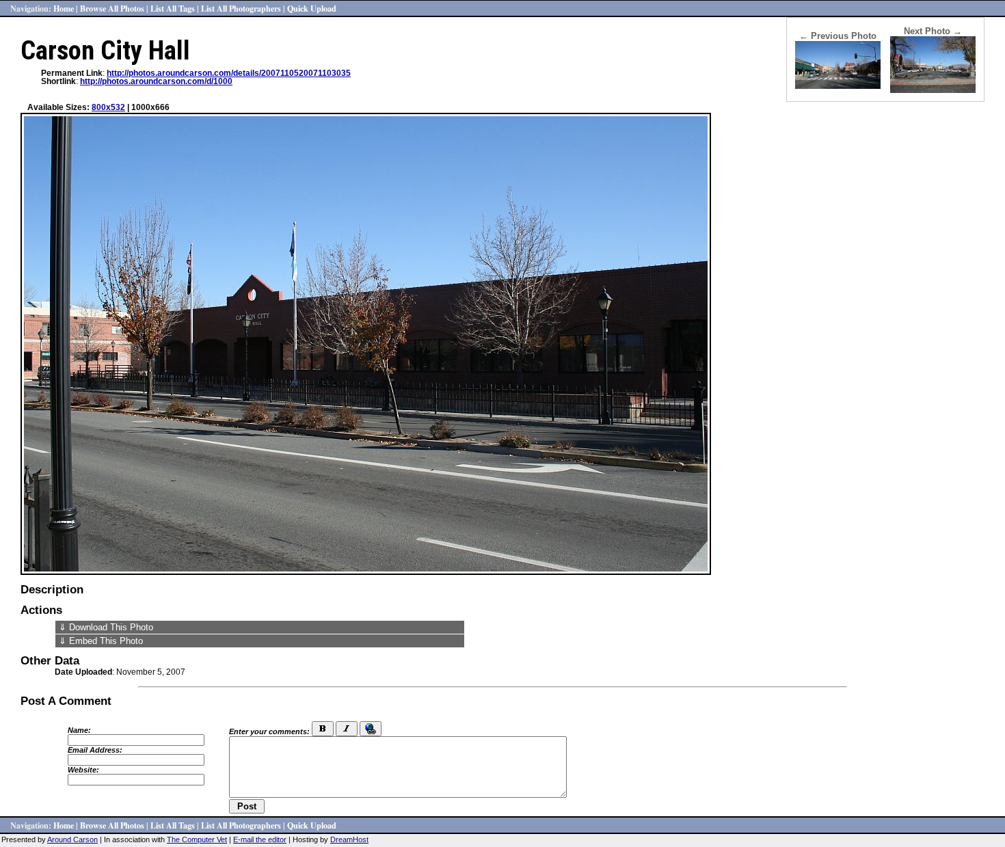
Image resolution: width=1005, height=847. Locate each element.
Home (63, 8)
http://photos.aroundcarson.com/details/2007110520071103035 (229, 73)
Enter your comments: (269, 731)
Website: (83, 770)
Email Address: (95, 750)
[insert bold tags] (323, 728)
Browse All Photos (112, 8)
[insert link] (370, 728)
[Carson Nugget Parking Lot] (933, 90)
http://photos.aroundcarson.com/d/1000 (156, 81)
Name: (79, 730)
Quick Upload (311, 8)
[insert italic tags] (347, 728)
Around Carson (72, 839)
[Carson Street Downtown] (838, 86)
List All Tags (172, 8)
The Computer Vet (197, 839)
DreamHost (349, 839)
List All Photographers (241, 8)
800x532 (108, 107)
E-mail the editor (259, 839)
